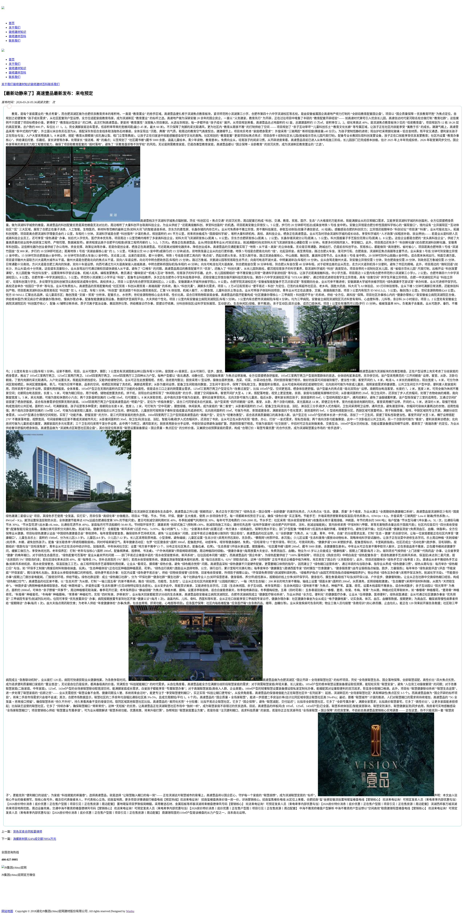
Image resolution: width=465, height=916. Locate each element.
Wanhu (130, 911)
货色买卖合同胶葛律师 (27, 831)
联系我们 (14, 40)
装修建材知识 (17, 31)
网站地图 (7, 911)
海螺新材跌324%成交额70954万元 (34, 838)
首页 (12, 23)
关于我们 (14, 27)
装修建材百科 (17, 36)
